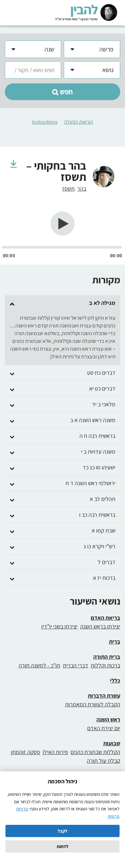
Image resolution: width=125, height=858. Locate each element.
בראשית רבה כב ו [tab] (97, 515)
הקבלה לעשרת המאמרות (92, 704)
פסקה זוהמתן (25, 752)
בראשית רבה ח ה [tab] (97, 436)
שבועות (111, 743)
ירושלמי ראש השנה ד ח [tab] (90, 483)
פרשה (106, 49)
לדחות (62, 846)
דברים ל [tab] (106, 562)
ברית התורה (106, 656)
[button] (62, 91)
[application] (62, 236)
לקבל (62, 831)
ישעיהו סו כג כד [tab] (99, 467)
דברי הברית (75, 665)
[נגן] (63, 224)
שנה (49, 49)
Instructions (45, 121)
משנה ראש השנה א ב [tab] (92, 420)
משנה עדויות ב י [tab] (98, 452)
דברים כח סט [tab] (101, 373)
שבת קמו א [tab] (103, 530)
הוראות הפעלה (78, 121)
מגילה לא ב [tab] (102, 303)
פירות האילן (55, 752)
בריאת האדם (105, 617)
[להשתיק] (120, 226)
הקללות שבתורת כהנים (95, 752)
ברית (114, 641)
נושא (107, 70)
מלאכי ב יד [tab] (103, 404)
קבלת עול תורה (103, 760)
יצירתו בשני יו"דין (59, 626)
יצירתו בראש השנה (100, 626)
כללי (115, 680)
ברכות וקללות (105, 665)
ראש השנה (108, 719)
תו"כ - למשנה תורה (39, 665)
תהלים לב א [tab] (102, 499)
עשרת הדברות (104, 695)
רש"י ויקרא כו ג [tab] (99, 546)
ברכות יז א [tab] (104, 578)
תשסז (68, 188)
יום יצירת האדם (103, 728)
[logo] (86, 12)
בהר (81, 188)
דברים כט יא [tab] (102, 388)
